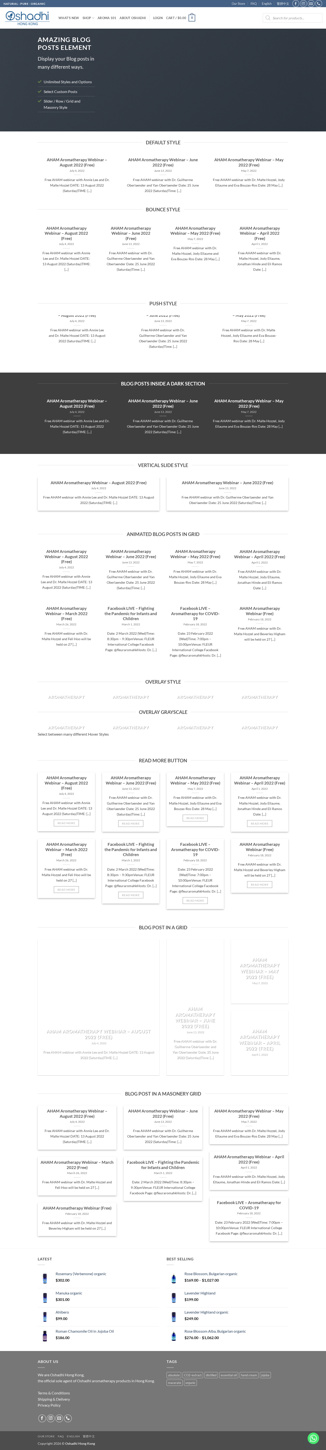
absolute (174, 1375)
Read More (66, 823)
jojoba (265, 1375)
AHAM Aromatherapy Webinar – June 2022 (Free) (163, 162)
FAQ (254, 3)
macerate (174, 1383)
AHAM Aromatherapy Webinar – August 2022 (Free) (77, 162)
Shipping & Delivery (54, 1399)
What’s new (68, 18)
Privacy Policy (49, 1405)
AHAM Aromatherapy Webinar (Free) (260, 611)
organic (190, 1383)
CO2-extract (193, 1375)
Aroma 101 (107, 18)
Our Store (238, 3)
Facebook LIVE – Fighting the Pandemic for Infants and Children (131, 613)
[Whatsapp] (313, 1438)
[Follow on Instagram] (303, 3)
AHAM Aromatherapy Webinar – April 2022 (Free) (260, 233)
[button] (158, 18)
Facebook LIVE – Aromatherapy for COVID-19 (195, 613)
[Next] (278, 81)
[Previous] (112, 81)
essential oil (229, 1375)
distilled (211, 1375)
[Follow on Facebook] (295, 3)
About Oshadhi (133, 18)
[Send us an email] (311, 3)
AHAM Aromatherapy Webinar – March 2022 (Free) (66, 613)
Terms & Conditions (54, 1393)
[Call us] (318, 3)
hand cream (249, 1375)
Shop (87, 18)
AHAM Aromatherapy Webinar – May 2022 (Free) (249, 162)
